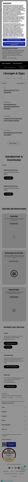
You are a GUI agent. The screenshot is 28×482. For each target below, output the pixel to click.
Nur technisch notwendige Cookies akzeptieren (14, 44)
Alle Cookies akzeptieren (14, 39)
